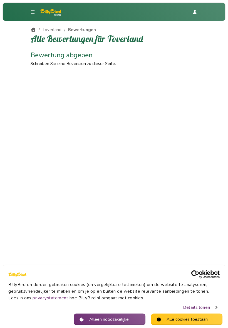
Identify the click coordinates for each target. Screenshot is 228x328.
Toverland (52, 30)
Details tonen (196, 307)
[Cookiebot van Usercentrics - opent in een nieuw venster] (195, 274)
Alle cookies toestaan (187, 319)
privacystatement (50, 298)
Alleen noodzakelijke (109, 319)
